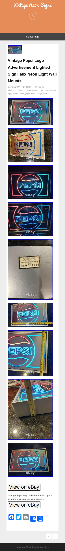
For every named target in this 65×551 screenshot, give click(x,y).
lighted (53, 90)
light (47, 90)
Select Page (32, 36)
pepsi (27, 93)
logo (9, 93)
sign (33, 93)
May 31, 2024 (14, 86)
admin (28, 86)
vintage (11, 90)
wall (45, 93)
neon (22, 93)
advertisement (33, 90)
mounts (15, 93)
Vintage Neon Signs (32, 5)
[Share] (33, 519)
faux (42, 90)
